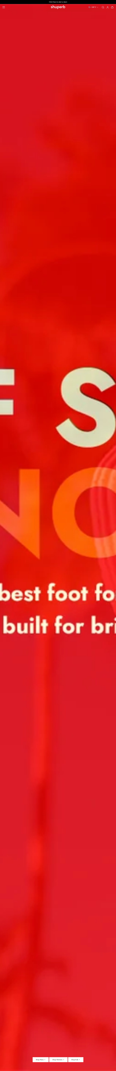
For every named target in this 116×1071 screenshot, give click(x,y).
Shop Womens (57, 1060)
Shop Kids (74, 1060)
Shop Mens (40, 1060)
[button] (4, 7)
